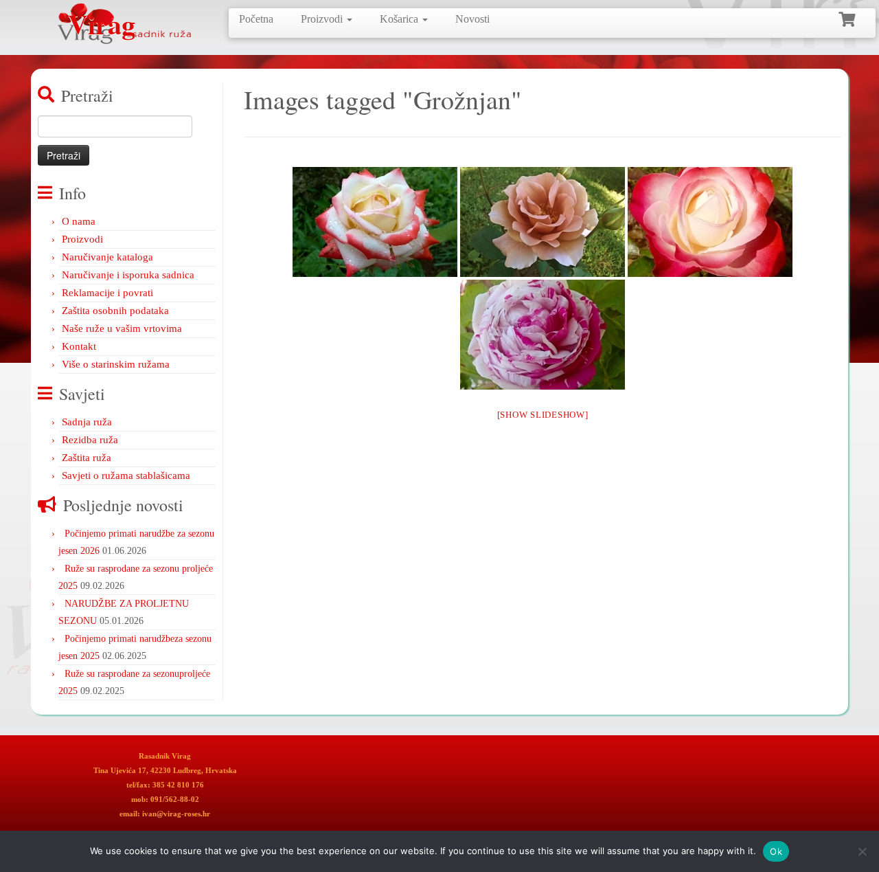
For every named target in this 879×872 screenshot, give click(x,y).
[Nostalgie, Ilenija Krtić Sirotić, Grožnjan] (710, 222)
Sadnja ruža (87, 421)
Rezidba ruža (90, 439)
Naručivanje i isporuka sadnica (128, 274)
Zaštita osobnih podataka (115, 310)
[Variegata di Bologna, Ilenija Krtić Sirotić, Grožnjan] (542, 335)
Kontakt (79, 346)
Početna (256, 19)
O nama (78, 221)
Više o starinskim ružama (116, 364)
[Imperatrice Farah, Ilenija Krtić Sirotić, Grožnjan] (375, 222)
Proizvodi (323, 19)
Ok (776, 851)
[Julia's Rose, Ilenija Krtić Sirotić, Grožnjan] (542, 222)
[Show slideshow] (543, 415)
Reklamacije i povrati (107, 292)
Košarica (400, 19)
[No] (862, 851)
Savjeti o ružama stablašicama (126, 475)
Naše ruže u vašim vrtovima (122, 328)
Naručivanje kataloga (107, 256)
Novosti (472, 19)
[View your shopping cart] (848, 18)
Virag (101, 24)
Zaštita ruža (86, 457)
